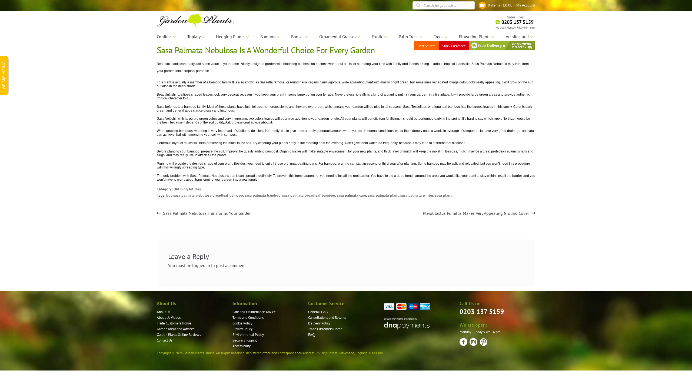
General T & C (318, 312)
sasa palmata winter (416, 195)
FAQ (311, 334)
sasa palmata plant (383, 195)
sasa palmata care (351, 195)
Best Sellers (426, 46)
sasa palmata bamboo (263, 195)
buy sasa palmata (180, 195)
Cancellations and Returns (327, 317)
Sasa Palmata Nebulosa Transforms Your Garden (207, 213)
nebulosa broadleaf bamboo (219, 195)
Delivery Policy (319, 323)
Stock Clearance (454, 46)
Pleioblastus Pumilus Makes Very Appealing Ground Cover (476, 213)
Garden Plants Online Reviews (179, 334)
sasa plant (443, 195)
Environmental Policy (248, 334)
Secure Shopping (245, 340)
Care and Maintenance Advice (254, 312)
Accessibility (241, 346)
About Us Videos (169, 317)
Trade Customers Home (174, 323)
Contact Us (164, 340)
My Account (525, 5)
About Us (163, 312)
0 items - (500, 5)
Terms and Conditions (248, 317)
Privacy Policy (242, 329)
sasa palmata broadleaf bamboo (308, 195)
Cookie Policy (242, 323)
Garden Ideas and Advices (175, 329)
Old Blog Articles (187, 189)
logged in (201, 265)
